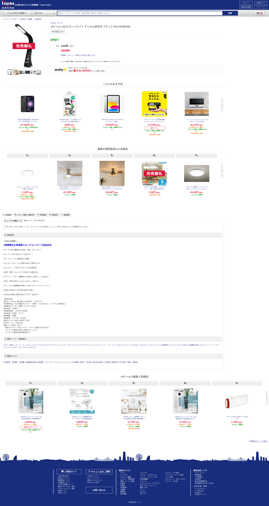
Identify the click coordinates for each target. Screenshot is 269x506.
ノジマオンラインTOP (9, 19)
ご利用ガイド (261, 3)
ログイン (246, 3)
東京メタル (199, 345)
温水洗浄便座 (97, 362)
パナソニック (19, 345)
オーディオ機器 (125, 477)
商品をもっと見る (259, 441)
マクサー (14, 347)
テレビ (122, 473)
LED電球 (107, 362)
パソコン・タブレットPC (148, 477)
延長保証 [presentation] (43, 215)
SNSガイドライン (201, 494)
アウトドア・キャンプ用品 (174, 475)
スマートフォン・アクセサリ (150, 483)
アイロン (57, 362)
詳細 (102, 71)
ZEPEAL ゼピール (57, 23)
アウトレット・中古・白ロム (175, 479)
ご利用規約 (199, 477)
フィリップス (66, 345)
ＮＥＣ (6, 345)
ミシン (64, 362)
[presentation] (7, 214)
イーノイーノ (210, 345)
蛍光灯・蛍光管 (85, 362)
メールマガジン (200, 488)
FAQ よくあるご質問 (100, 471)
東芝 (11, 345)
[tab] (7, 214)
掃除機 (122, 491)
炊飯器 (122, 485)
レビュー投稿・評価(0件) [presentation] (26, 215)
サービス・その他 (171, 481)
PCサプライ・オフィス (148, 485)
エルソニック (155, 345)
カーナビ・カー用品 (172, 473)
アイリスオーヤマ (43, 345)
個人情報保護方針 (201, 481)
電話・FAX (144, 487)
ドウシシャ (55, 345)
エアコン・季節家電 (127, 479)
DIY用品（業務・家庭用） (129, 362)
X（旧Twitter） (200, 490)
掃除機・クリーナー (45, 362)
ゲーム (142, 489)
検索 (230, 13)
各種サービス (62, 490)
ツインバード (77, 345)
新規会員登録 (246, 7)
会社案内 (198, 479)
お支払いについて (64, 478)
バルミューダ (30, 345)
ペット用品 (169, 477)
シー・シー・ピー (109, 345)
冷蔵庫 (122, 483)
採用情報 (198, 475)
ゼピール (120, 345)
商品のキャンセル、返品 (66, 486)
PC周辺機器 (144, 479)
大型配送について (64, 482)
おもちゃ (143, 491)
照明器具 (38, 19)
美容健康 (123, 494)
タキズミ (135, 345)
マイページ (261, 7)
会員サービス (62, 493)
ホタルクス (144, 345)
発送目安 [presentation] (55, 215)
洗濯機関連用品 (31, 362)
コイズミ (97, 345)
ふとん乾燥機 (73, 362)
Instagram (198, 492)
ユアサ (179, 345)
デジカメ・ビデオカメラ (148, 475)
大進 (185, 345)
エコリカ (172, 345)
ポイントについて (93, 478)
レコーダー (124, 475)
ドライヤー (144, 473)
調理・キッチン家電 (127, 481)
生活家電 (123, 487)
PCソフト (143, 494)
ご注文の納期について (65, 484)
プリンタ (143, 481)
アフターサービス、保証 (66, 488)
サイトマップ (199, 473)
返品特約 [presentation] (67, 215)
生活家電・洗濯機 (26, 19)
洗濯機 (21, 362)
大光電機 (190, 345)
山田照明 (164, 345)
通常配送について (64, 480)
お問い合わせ (99, 490)
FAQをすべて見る (93, 482)
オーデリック (88, 345)
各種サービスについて (95, 480)
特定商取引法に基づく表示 (204, 483)
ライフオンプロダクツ (27, 347)
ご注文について (92, 476)
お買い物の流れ (63, 476)
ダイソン (128, 345)
